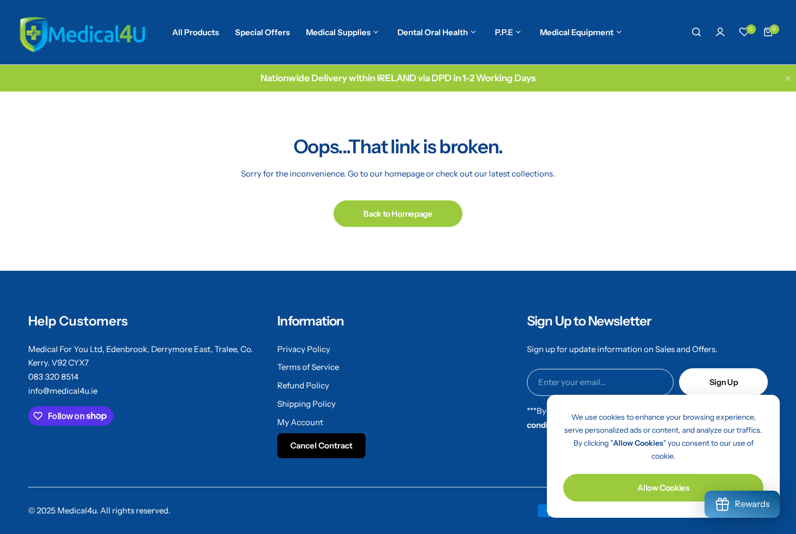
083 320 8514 (53, 377)
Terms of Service (308, 367)
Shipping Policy (306, 404)
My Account (300, 422)
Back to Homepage (397, 214)
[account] (720, 32)
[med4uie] (82, 32)
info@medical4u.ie (62, 391)
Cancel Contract (321, 445)
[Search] (696, 32)
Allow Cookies (663, 488)
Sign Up (723, 382)
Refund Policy (303, 385)
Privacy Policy (303, 349)
